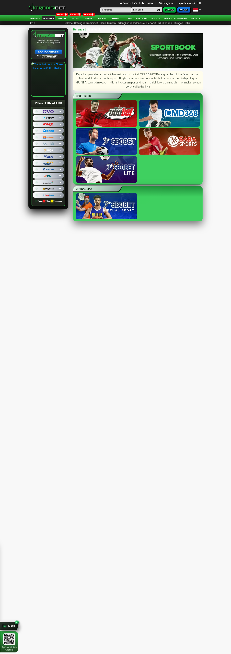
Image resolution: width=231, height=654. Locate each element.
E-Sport (62, 18)
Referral (182, 18)
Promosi (195, 18)
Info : (33, 23)
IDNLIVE (88, 18)
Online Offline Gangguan (49, 201)
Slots (75, 18)
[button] (9, 626)
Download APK (130, 3)
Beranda (35, 18)
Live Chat (149, 3)
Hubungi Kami (167, 3)
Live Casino (142, 18)
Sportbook (48, 18)
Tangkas (155, 18)
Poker (115, 18)
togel (129, 18)
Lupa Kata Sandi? (187, 3)
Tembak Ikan (169, 18)
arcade (102, 18)
